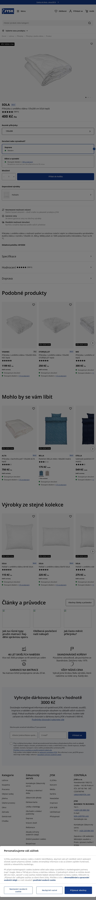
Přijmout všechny (78, 890)
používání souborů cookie (44, 880)
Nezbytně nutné (49, 890)
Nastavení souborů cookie (18, 890)
